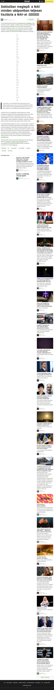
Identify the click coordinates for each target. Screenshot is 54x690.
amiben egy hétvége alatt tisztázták (14, 141)
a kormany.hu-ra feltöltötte (25, 23)
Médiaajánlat (37, 682)
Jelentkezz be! (50, 1)
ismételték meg (4, 137)
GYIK (4, 682)
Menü (3, 1)
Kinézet (42, 1)
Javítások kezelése (22, 682)
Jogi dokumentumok (30, 682)
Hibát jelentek (9, 682)
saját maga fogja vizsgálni (15, 29)
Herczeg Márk (5, 19)
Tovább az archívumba (45, 677)
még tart (15, 132)
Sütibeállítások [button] (47, 682)
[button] (3, 148)
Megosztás (31, 19)
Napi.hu (15, 145)
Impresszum (15, 682)
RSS (42, 682)
